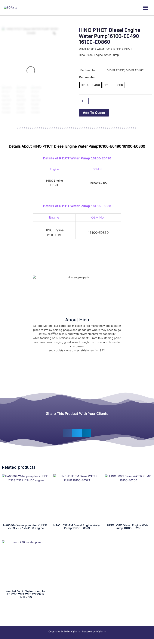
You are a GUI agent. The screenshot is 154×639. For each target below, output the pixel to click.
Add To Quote (94, 113)
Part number (87, 77)
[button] (67, 433)
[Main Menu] (145, 8)
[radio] (90, 85)
